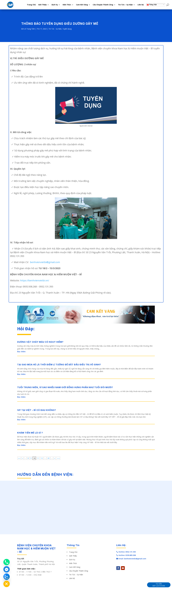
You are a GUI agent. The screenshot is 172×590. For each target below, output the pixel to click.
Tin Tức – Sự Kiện (125, 5)
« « (19, 458)
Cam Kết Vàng (82, 5)
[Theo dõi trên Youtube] (123, 568)
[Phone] (6, 562)
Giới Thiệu (42, 5)
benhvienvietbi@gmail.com (45, 262)
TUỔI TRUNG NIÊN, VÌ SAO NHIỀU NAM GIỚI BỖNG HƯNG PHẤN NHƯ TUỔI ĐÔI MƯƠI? (65, 387)
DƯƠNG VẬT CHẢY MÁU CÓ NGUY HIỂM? (40, 342)
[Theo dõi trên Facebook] (118, 568)
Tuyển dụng (66, 29)
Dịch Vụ (55, 5)
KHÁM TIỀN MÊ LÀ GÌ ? (30, 433)
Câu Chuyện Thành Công (103, 5)
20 (48, 458)
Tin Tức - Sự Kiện (55, 29)
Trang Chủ (31, 5)
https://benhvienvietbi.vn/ (34, 280)
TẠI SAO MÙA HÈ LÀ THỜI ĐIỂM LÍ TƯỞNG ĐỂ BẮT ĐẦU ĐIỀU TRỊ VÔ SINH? (59, 364)
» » (58, 458)
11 (38, 458)
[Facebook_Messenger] (6, 569)
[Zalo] (6, 576)
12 (42, 458)
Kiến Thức (67, 5)
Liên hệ (141, 5)
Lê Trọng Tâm (29, 29)
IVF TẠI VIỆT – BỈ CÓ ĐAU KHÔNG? (36, 410)
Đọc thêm (21, 351)
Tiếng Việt (153, 5)
